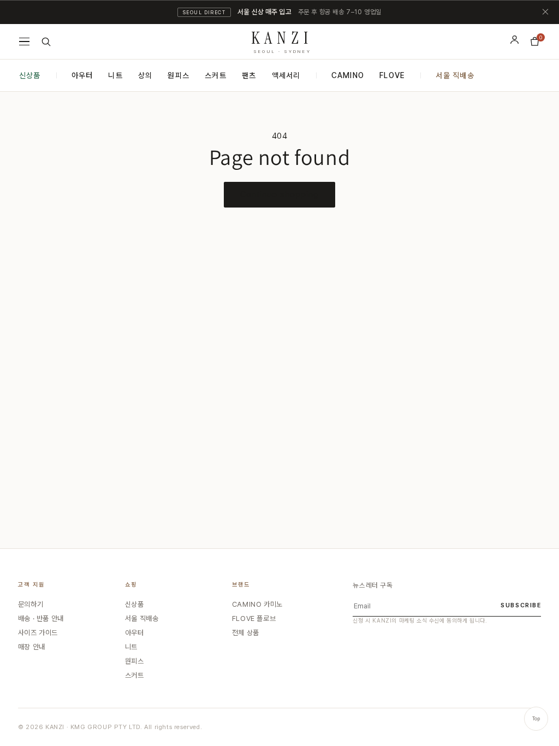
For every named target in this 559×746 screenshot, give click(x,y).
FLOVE (392, 75)
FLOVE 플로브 (254, 618)
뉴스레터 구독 (373, 585)
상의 (145, 75)
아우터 (82, 75)
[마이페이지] (514, 39)
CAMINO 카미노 (257, 604)
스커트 (216, 75)
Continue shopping (279, 194)
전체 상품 (245, 633)
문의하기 (30, 604)
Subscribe (521, 605)
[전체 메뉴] (24, 41)
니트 (115, 75)
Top (536, 718)
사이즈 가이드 (38, 633)
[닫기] (545, 12)
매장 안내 (31, 647)
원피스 (178, 75)
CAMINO (348, 75)
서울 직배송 (455, 75)
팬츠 (249, 75)
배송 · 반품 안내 (41, 618)
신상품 (30, 75)
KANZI (282, 40)
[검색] (46, 42)
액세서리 (286, 75)
